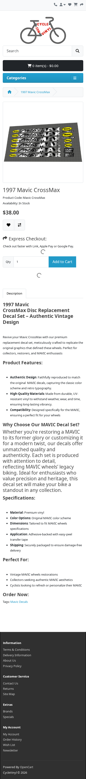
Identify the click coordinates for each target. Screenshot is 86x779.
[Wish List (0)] (69, 4)
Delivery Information (17, 655)
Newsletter (10, 750)
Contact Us (10, 683)
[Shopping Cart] (76, 4)
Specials (8, 717)
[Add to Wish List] (8, 225)
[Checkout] (81, 4)
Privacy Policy (12, 666)
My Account (11, 734)
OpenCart (26, 767)
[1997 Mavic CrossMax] (43, 144)
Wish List (9, 745)
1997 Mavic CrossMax (35, 92)
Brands (8, 711)
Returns (8, 689)
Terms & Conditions (16, 649)
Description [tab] (14, 293)
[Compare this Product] (19, 225)
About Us (9, 660)
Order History (12, 739)
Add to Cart (62, 261)
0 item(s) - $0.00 (44, 65)
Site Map (9, 694)
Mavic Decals (19, 602)
